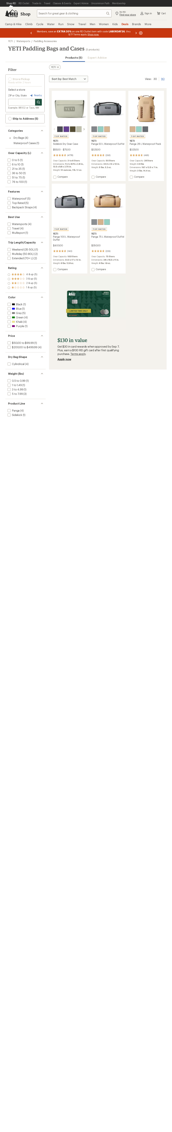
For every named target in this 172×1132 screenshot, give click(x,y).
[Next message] (136, 32)
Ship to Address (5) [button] (25, 118)
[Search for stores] (38, 102)
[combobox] (74, 13)
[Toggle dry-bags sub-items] (10, 138)
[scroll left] (54, 129)
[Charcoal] (60, 129)
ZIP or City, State (17, 95)
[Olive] (73, 129)
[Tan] (107, 129)
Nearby (37, 95)
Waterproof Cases (24, 143)
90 (163, 78)
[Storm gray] (94, 129)
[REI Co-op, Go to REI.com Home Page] (11, 13)
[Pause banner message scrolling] (140, 32)
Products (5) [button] (73, 57)
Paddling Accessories (45, 41)
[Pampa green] (79, 129)
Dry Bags (18, 137)
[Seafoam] (100, 129)
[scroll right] (84, 129)
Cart (163, 13)
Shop (25, 13)
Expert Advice (97, 57)
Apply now (64, 359)
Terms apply (77, 353)
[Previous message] (31, 32)
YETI (10, 41)
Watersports (23, 41)
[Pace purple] (66, 129)
